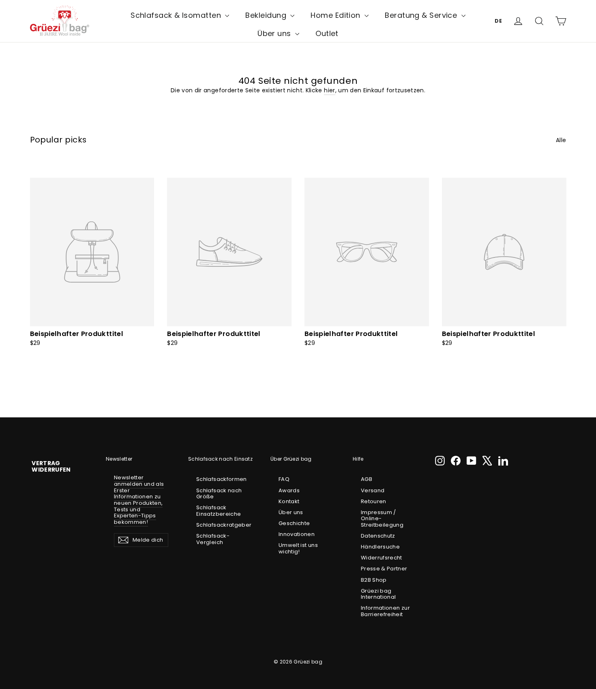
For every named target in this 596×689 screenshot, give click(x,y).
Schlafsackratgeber (223, 525)
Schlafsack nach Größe (219, 494)
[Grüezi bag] (60, 20)
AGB (366, 479)
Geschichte (294, 523)
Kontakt (289, 501)
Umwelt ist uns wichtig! (298, 548)
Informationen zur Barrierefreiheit (385, 611)
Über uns (275, 33)
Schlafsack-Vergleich (212, 539)
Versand (372, 490)
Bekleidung (266, 15)
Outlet (327, 33)
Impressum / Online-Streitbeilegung (382, 518)
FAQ (284, 479)
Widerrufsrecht (381, 557)
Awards (289, 490)
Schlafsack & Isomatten (177, 15)
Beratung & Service (422, 15)
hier (329, 90)
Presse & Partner (384, 568)
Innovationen (297, 534)
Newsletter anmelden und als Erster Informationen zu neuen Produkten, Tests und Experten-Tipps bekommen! (139, 499)
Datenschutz (378, 536)
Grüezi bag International (378, 594)
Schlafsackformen (221, 479)
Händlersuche (380, 547)
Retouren (373, 501)
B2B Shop (374, 580)
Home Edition (336, 15)
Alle (561, 140)
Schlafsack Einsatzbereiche (218, 511)
